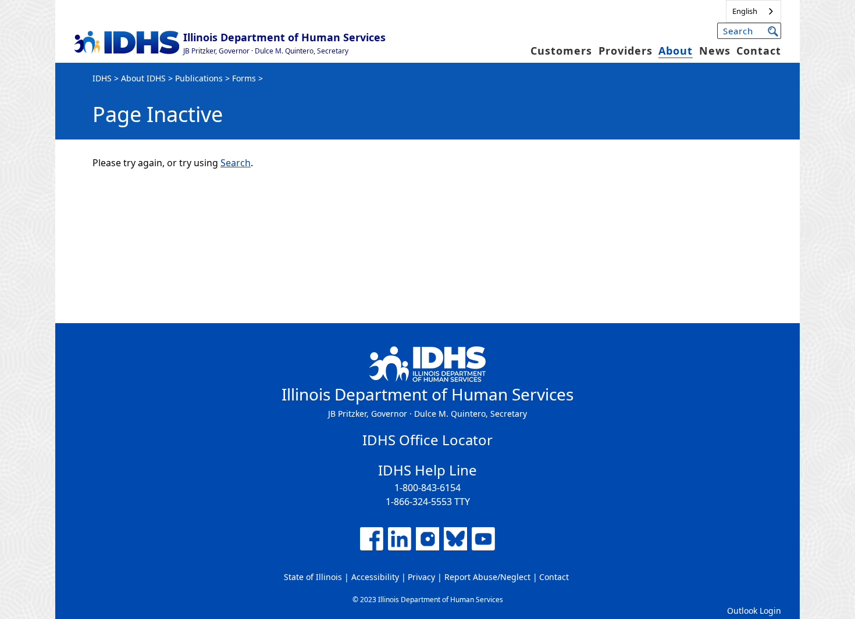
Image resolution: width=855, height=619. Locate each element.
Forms (244, 78)
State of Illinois (313, 576)
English (744, 11)
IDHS (102, 78)
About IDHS (143, 78)
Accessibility (375, 576)
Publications (199, 78)
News (715, 51)
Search (235, 162)
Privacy (421, 576)
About (675, 51)
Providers (625, 51)
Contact (758, 51)
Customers (561, 51)
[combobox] (753, 11)
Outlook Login (754, 610)
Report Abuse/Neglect (487, 576)
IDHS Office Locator (427, 439)
